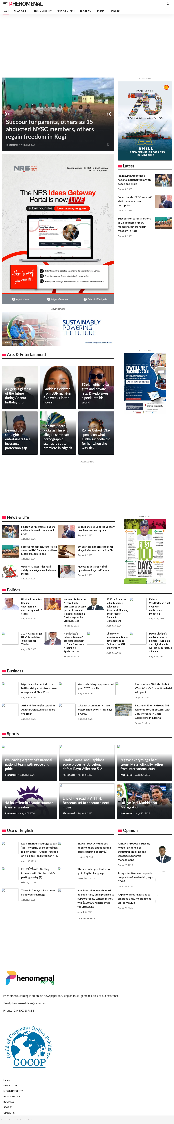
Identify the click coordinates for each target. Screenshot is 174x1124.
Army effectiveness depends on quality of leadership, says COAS (135, 877)
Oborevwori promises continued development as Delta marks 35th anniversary (117, 640)
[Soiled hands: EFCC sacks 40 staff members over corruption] (163, 201)
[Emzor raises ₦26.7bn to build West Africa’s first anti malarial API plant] (123, 688)
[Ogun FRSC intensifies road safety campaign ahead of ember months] (10, 571)
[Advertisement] (87, 50)
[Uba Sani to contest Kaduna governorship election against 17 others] (10, 604)
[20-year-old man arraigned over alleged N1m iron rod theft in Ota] (66, 551)
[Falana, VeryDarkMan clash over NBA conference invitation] (138, 604)
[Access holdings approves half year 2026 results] (67, 688)
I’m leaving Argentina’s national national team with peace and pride (134, 179)
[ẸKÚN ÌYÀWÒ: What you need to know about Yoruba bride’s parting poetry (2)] (66, 848)
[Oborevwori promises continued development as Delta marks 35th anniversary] (95, 638)
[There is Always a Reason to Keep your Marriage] (10, 895)
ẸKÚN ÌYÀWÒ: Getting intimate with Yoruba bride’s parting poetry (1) (38, 873)
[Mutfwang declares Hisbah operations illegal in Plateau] (66, 571)
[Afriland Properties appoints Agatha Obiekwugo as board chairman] (10, 710)
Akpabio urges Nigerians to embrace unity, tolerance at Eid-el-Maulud (134, 898)
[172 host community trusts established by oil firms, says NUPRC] (67, 710)
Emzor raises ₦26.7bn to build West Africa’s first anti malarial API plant (153, 688)
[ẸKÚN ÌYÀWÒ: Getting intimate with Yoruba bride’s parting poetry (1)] (10, 873)
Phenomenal (26, 3)
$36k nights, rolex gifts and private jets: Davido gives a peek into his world (95, 393)
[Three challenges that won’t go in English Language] (66, 873)
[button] (7, 114)
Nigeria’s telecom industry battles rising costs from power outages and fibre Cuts (39, 688)
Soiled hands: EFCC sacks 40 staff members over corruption (135, 201)
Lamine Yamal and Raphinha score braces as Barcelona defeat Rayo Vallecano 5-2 (83, 764)
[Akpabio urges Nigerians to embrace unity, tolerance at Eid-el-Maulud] (163, 901)
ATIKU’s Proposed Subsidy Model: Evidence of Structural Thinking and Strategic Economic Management (117, 610)
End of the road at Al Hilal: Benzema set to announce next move (86, 803)
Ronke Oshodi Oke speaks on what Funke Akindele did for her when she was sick (96, 439)
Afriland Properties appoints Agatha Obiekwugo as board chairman (38, 709)
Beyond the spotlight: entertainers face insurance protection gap (18, 439)
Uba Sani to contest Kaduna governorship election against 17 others (32, 606)
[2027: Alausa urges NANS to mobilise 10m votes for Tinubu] (10, 638)
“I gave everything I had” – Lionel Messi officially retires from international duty (142, 764)
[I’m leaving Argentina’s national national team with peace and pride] (163, 180)
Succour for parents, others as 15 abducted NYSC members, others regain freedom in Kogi (50, 129)
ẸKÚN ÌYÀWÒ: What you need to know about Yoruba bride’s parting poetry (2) (94, 847)
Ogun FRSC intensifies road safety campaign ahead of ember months (39, 570)
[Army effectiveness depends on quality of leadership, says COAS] (163, 879)
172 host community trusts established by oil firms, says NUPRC (95, 709)
